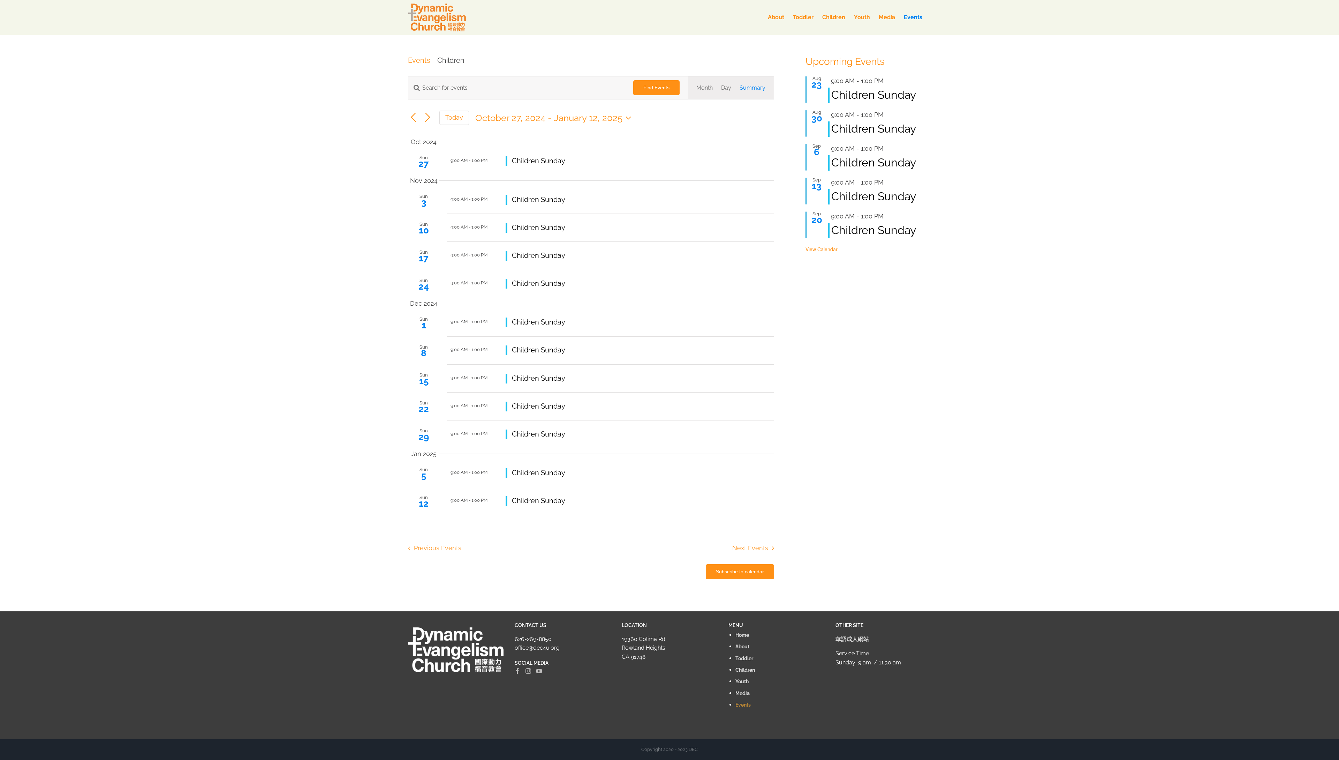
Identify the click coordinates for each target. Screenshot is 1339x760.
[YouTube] (539, 671)
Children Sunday (538, 161)
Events (419, 60)
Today (454, 117)
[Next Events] (427, 117)
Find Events (656, 87)
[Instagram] (528, 671)
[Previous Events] (413, 117)
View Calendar (821, 249)
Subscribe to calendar (740, 571)
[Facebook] (517, 671)
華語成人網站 (852, 639)
